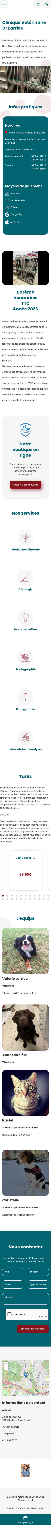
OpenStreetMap (33, 1395)
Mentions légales (26, 1500)
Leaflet (23, 1395)
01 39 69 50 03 (9, 1440)
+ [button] (6, 1364)
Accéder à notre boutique (25, 484)
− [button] (6, 1368)
